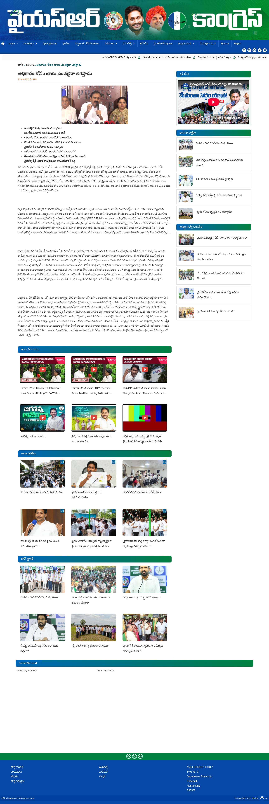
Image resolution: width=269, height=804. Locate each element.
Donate (225, 44)
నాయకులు (16, 772)
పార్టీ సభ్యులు (17, 781)
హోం (20, 65)
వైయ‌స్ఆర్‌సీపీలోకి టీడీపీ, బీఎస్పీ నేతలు (70, 58)
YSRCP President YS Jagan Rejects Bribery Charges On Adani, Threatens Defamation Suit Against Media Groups (145, 393)
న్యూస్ (102, 776)
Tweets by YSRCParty (27, 671)
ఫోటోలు (66, 44)
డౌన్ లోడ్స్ (127, 44)
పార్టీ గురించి (17, 767)
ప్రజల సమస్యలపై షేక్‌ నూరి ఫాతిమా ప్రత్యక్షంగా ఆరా (222, 238)
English (237, 44)
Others (30, 65)
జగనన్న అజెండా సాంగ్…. (33, 436)
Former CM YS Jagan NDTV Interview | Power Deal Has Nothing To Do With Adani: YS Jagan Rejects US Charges (91, 393)
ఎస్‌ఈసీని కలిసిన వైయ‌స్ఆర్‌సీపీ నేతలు (142, 492)
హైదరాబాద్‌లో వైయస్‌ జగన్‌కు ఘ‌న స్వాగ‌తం (42, 492)
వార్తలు (12, 44)
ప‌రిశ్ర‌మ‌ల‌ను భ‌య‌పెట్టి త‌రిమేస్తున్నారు (166, 58)
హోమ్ (2, 44)
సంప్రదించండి (184, 44)
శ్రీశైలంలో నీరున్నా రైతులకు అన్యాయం (90, 646)
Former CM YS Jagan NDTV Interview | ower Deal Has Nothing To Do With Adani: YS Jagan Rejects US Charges (40, 393)
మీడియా (103, 772)
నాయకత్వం (28, 44)
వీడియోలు (109, 44)
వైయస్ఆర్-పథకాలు (163, 44)
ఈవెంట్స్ (103, 767)
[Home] (134, 20)
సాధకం (15, 776)
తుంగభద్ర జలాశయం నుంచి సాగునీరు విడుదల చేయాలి (118, 58)
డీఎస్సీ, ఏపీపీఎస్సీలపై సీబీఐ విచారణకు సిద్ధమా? (210, 58)
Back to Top (262, 797)
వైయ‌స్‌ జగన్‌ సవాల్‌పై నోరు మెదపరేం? (216, 311)
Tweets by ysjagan (105, 671)
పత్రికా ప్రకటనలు (49, 44)
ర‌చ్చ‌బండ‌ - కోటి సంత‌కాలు (87, 44)
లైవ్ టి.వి (144, 44)
